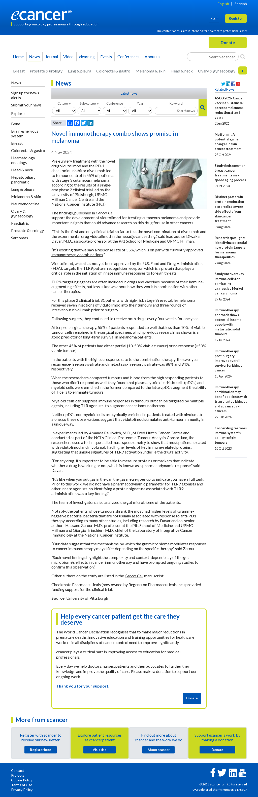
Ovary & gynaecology (216, 70)
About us (152, 56)
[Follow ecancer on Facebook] (213, 772)
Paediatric (20, 223)
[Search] (243, 56)
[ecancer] (43, 14)
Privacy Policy (22, 789)
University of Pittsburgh (87, 598)
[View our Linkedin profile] (228, 84)
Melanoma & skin (151, 70)
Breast (19, 70)
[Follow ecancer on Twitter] (222, 772)
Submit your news (26, 104)
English (223, 4)
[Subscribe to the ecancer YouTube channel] (242, 772)
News (34, 56)
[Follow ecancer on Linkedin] (233, 772)
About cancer (159, 750)
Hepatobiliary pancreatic (23, 179)
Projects (17, 775)
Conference (114, 103)
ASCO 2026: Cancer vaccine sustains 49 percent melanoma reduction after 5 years (229, 107)
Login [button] (213, 18)
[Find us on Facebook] (233, 84)
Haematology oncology (23, 160)
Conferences (128, 56)
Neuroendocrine (25, 203)
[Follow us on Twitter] (223, 84)
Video (68, 56)
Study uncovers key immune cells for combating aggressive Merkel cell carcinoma (229, 283)
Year (140, 103)
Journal (51, 56)
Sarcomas (19, 237)
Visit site (100, 750)
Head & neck (182, 70)
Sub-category (89, 103)
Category (64, 103)
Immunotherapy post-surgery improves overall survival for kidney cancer (228, 360)
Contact (17, 770)
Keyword (176, 103)
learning (87, 56)
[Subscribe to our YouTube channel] (238, 84)
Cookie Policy (21, 780)
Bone (15, 123)
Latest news (129, 93)
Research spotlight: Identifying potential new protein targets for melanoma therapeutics (231, 247)
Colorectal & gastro (113, 70)
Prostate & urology (46, 70)
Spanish (241, 4)
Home (18, 56)
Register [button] (236, 18)
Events (106, 56)
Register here (40, 750)
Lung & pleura (79, 70)
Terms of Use (21, 785)
